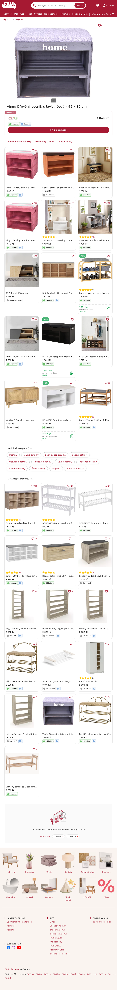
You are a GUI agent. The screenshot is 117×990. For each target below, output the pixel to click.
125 (71, 486)
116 (35, 486)
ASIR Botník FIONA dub (17, 293)
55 (109, 383)
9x (20, 520)
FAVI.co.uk (92, 974)
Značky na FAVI (57, 930)
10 (36, 591)
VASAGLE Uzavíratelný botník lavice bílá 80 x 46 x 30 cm (71, 240)
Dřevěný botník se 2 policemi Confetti (25, 786)
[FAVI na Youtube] (19, 947)
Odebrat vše (44, 836)
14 (72, 539)
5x (56, 573)
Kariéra (10, 930)
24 (109, 486)
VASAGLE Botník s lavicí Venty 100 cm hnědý (28, 420)
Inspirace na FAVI (58, 934)
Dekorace (19, 14)
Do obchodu (60, 130)
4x (56, 237)
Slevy (106, 897)
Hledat (80, 5)
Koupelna (77, 14)
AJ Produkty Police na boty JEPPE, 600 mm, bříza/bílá (69, 681)
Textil (29, 14)
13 (36, 319)
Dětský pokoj (68, 898)
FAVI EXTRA (55, 946)
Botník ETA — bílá (88, 681)
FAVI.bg (103, 974)
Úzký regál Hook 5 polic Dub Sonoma (24, 734)
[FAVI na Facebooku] (8, 947)
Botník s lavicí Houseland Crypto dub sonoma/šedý (68, 293)
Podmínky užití (57, 950)
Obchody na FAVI (58, 926)
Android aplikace (104, 922)
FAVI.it (73, 974)
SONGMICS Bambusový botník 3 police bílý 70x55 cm (69, 523)
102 (108, 203)
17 (72, 203)
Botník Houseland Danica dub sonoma (25, 523)
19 (36, 150)
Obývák (87, 14)
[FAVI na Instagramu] (13, 947)
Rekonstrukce (51, 14)
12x (93, 237)
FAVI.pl (39, 974)
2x (93, 573)
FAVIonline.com (12, 969)
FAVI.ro (48, 974)
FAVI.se (82, 974)
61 (102, 25)
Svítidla (38, 14)
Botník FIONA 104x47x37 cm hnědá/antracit (27, 356)
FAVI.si (8, 978)
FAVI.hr (65, 974)
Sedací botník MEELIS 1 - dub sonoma (61, 576)
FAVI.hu (57, 974)
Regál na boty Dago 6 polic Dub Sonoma (62, 628)
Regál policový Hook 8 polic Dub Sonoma (26, 628)
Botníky (19, 20)
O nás (52, 922)
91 (109, 644)
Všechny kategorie (101, 14)
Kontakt (10, 926)
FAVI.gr (111, 974)
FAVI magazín (56, 938)
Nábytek (7, 14)
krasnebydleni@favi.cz (21, 922)
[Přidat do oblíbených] (72, 256)
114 (109, 539)
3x (93, 417)
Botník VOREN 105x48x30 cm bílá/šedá (25, 576)
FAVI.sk (31, 974)
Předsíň (87, 897)
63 (36, 539)
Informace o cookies (59, 954)
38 (72, 591)
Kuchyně (65, 14)
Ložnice (49, 897)
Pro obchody (56, 942)
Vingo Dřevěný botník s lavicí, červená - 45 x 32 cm (32, 187)
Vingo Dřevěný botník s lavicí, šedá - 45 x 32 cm (66, 734)
